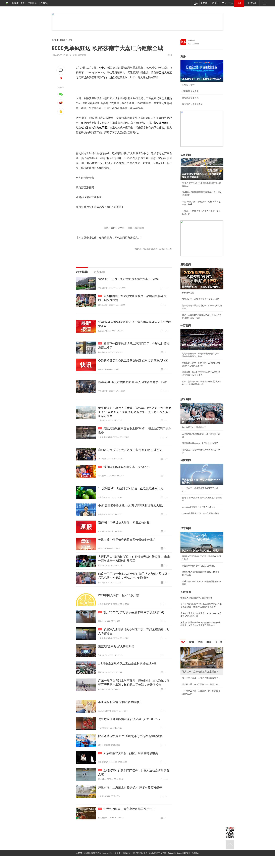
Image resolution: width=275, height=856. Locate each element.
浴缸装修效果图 (158, 122)
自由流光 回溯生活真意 (192, 104)
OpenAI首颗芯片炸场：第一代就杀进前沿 (200, 513)
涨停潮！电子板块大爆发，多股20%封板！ (125, 522)
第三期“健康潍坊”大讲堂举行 (116, 646)
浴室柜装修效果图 (96, 127)
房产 (183, 642)
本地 (209, 642)
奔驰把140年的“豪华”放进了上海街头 (198, 566)
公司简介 (118, 853)
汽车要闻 (185, 528)
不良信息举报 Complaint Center (169, 853)
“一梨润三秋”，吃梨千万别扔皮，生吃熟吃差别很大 (130, 488)
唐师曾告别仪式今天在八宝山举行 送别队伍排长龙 (130, 449)
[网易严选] (215, 3)
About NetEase (107, 853)
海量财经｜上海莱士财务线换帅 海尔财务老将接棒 (130, 787)
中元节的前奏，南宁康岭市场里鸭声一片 (129, 808)
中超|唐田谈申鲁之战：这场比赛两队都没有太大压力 (131, 505)
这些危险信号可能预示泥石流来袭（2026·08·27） (129, 719)
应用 (22, 3)
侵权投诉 (195, 853)
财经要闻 (185, 264)
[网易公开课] (205, 3)
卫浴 (161, 72)
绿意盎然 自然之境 (190, 91)
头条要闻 (185, 154)
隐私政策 (152, 853)
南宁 (101, 67)
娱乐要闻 (185, 399)
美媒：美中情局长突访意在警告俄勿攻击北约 (126, 539)
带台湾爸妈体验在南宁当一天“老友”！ (127, 466)
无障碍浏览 (32, 3)
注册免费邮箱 (251, 3)
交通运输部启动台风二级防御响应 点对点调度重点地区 (133, 360)
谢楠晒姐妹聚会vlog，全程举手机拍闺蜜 (200, 443)
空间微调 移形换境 (190, 97)
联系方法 (126, 853)
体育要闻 (185, 325)
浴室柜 (80, 127)
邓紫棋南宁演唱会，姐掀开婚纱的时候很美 (130, 753)
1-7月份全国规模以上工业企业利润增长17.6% (127, 663)
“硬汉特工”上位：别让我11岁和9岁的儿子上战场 (128, 279)
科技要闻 (185, 460)
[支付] (223, 3)
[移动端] (196, 3)
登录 (239, 3)
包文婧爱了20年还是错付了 (194, 427)
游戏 (200, 642)
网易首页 (15, 3)
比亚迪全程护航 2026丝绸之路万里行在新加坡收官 (130, 736)
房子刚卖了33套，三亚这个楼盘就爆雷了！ (201, 678)
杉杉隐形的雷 (188, 292)
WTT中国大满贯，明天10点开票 (118, 595)
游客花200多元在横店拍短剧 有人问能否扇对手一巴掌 (132, 382)
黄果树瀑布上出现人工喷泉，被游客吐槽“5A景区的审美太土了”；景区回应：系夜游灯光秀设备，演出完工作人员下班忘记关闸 (134, 412)
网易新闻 (191, 40)
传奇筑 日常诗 (188, 85)
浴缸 (143, 122)
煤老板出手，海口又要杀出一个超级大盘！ (201, 684)
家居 (183, 56)
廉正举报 (186, 853)
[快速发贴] (60, 70)
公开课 (218, 642)
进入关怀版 (43, 3)
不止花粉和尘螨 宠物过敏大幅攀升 (120, 702)
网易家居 (63, 40)
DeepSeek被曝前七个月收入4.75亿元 (198, 507)
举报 (170, 55)
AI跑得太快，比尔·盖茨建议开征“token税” (200, 299)
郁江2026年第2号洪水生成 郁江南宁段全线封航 (133, 612)
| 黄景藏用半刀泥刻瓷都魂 (196, 598)
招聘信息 (135, 853)
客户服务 (143, 853)
